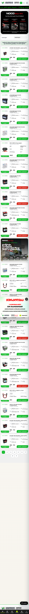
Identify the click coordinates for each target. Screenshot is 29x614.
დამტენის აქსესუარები (13, 281)
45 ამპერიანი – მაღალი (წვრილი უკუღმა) (15, 421)
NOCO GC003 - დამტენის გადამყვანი (18, 280)
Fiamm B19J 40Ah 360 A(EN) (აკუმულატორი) (15, 176)
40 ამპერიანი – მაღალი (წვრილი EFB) (15, 266)
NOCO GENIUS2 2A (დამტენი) (16, 143)
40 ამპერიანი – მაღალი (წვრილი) (14, 177)
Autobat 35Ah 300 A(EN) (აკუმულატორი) (18, 47)
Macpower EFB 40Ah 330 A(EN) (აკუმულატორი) (16, 265)
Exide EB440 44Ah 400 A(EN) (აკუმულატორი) (15, 375)
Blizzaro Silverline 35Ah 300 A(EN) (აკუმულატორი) (17, 63)
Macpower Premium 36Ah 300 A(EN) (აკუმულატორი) (17, 127)
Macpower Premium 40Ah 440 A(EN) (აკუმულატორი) (17, 208)
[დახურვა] (26, 299)
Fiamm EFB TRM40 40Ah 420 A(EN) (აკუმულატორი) (16, 327)
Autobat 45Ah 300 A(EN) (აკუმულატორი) (18, 420)
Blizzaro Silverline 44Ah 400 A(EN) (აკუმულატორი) (17, 343)
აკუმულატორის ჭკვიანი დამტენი (14, 144)
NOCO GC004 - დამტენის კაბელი (17, 390)
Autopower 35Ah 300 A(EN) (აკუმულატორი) (15, 95)
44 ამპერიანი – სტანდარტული (14, 376)
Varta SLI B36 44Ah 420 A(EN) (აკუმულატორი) (16, 405)
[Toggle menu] (27, 3)
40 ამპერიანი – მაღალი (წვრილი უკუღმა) (15, 193)
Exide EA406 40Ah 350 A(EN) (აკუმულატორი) (15, 224)
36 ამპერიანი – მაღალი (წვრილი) (14, 161)
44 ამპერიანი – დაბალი (13, 344)
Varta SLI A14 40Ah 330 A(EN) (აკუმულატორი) (16, 295)
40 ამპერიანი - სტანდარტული (14, 209)
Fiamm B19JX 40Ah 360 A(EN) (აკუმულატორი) (15, 192)
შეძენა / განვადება (22, 58)
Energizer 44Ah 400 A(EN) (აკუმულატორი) (15, 359)
